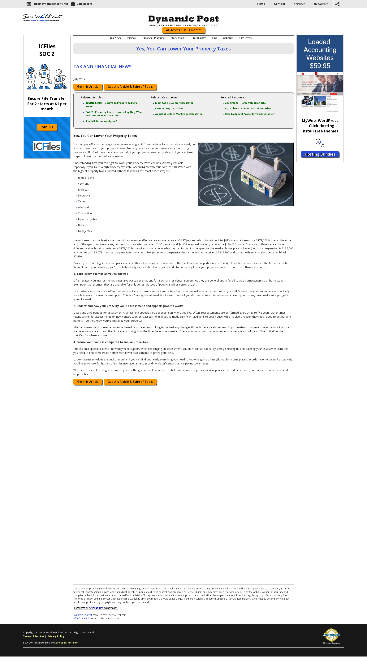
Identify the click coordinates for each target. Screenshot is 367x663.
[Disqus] (183, 435)
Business (131, 38)
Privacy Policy (56, 636)
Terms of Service (33, 636)
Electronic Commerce (331, 643)
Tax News (115, 38)
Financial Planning (153, 38)
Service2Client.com (66, 642)
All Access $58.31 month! (183, 30)
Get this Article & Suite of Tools (130, 87)
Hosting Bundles (320, 154)
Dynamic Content (82, 614)
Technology (199, 38)
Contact (279, 4)
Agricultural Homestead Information (248, 108)
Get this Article (87, 87)
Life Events (245, 38)
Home (261, 4)
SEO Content (80, 618)
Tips (214, 38)
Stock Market (179, 38)
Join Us (47, 127)
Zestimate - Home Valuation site (245, 103)
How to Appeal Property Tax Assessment (250, 114)
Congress (228, 38)
